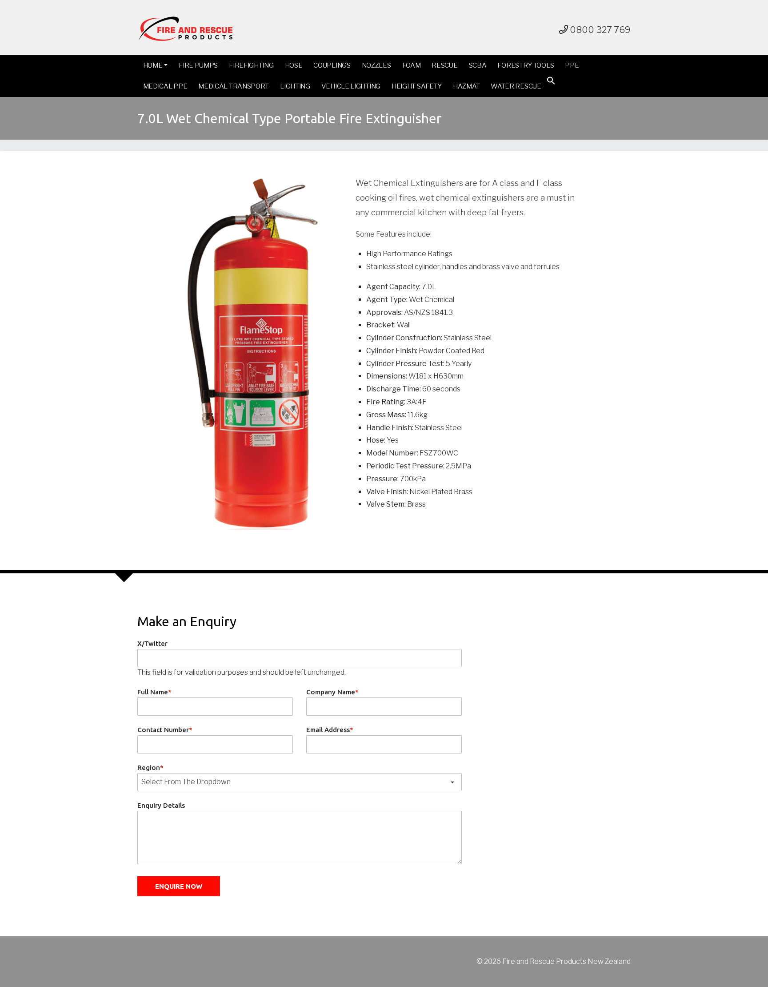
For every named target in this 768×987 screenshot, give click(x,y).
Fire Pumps (198, 65)
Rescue (444, 65)
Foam (411, 65)
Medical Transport (233, 86)
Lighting (295, 86)
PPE (572, 65)
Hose (294, 65)
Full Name (154, 692)
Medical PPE (165, 86)
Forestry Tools (525, 65)
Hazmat (466, 86)
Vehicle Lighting (350, 86)
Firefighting (251, 65)
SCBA (478, 65)
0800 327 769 (599, 29)
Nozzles (376, 65)
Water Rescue (516, 86)
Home (153, 65)
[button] (551, 82)
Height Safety (417, 86)
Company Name (332, 692)
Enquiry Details (161, 805)
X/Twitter (152, 643)
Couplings (331, 65)
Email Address (329, 729)
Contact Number (164, 729)
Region (150, 767)
